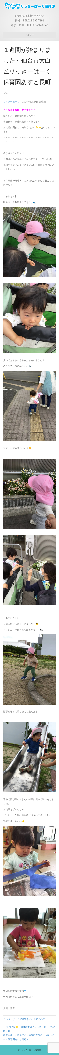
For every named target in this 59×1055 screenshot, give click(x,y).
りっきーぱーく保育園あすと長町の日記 (24, 1019)
